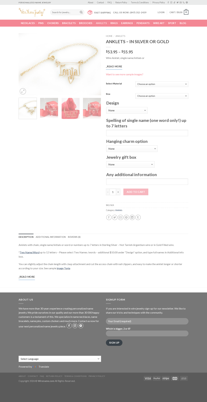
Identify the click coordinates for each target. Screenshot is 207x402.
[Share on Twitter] (114, 217)
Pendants (142, 23)
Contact (100, 2)
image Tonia (63, 268)
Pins (41, 23)
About (90, 2)
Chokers (53, 23)
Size (108, 94)
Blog (183, 23)
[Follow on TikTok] (174, 2)
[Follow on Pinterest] (187, 2)
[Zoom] (23, 91)
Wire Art (158, 23)
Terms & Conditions (140, 2)
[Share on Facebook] (109, 217)
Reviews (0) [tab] (74, 237)
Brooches (85, 23)
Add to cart (136, 191)
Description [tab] (26, 237)
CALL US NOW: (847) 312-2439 (129, 12)
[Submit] (81, 12)
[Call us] (184, 2)
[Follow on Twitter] (178, 2)
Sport (172, 23)
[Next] (95, 64)
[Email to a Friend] (120, 217)
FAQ (110, 2)
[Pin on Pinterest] (126, 217)
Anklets (101, 23)
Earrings (127, 23)
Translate (43, 366)
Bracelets (69, 23)
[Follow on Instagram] (171, 2)
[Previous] (24, 64)
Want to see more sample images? (124, 74)
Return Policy (121, 2)
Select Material (114, 84)
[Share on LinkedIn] (132, 217)
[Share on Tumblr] (138, 217)
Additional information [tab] (51, 237)
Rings (114, 23)
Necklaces (28, 23)
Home (109, 36)
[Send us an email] (181, 2)
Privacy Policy (159, 2)
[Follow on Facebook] (168, 2)
